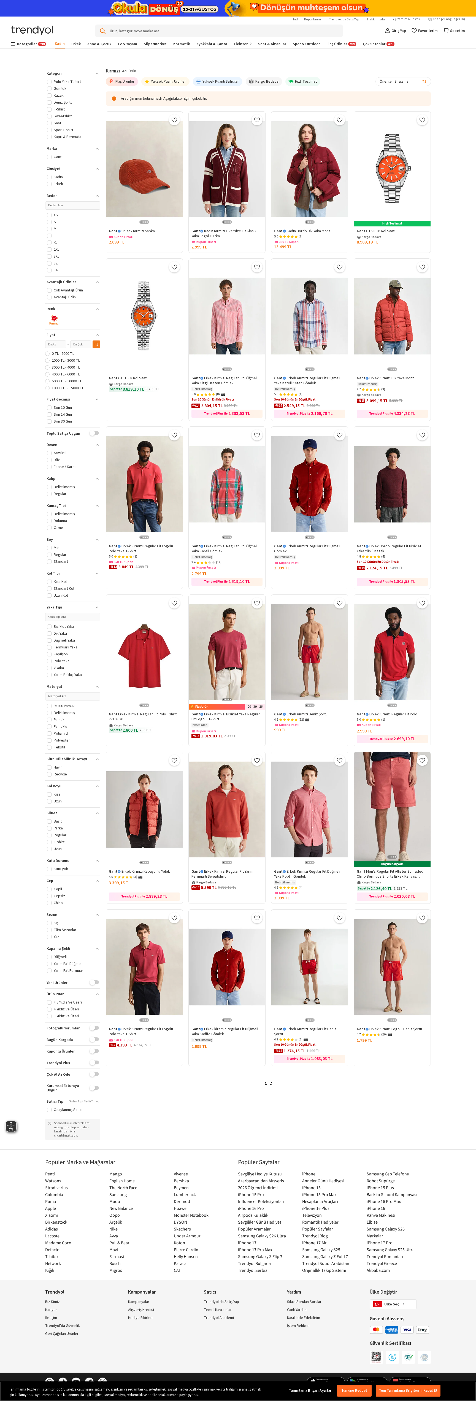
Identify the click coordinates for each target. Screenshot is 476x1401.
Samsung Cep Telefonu (388, 1173)
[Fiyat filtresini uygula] (96, 344)
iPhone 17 (247, 1242)
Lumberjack (185, 1194)
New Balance (121, 1208)
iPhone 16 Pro (251, 1208)
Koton (179, 1242)
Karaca (180, 1263)
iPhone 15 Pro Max (319, 1194)
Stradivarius (56, 1187)
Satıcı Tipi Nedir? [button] (81, 1102)
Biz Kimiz (52, 1302)
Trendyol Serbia (252, 1270)
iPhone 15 (311, 1187)
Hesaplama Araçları (320, 1201)
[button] (72, 73)
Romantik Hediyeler (320, 1222)
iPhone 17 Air (314, 1242)
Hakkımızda (376, 19)
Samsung (118, 1194)
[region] (238, 1391)
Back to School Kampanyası (392, 1194)
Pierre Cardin (186, 1249)
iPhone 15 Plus (380, 1187)
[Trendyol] (32, 31)
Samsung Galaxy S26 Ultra (262, 1235)
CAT (177, 1270)
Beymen (181, 1187)
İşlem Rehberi (298, 1326)
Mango (115, 1173)
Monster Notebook (191, 1215)
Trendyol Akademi (219, 1318)
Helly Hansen (186, 1256)
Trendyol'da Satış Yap (344, 19)
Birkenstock (56, 1222)
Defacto (52, 1249)
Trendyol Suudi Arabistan (325, 1263)
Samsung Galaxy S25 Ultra (391, 1249)
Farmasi (116, 1256)
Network (53, 1263)
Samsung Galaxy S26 (386, 1229)
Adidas (51, 1229)
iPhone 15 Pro (251, 1194)
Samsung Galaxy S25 (321, 1249)
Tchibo (51, 1256)
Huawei (181, 1208)
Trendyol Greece (382, 1263)
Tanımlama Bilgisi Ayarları (310, 1390)
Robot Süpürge (381, 1180)
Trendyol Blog (315, 1235)
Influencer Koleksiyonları (261, 1201)
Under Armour (187, 1235)
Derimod (182, 1201)
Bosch (115, 1263)
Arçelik (115, 1222)
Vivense (181, 1173)
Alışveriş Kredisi (141, 1310)
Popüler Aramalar (254, 1229)
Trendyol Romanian (385, 1256)
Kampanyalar (138, 1302)
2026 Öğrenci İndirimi (258, 1187)
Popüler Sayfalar (317, 1229)
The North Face (123, 1187)
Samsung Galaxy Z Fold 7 (325, 1256)
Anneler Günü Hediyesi (323, 1180)
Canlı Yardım (297, 1310)
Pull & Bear (119, 1242)
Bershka (181, 1180)
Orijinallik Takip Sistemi (324, 1270)
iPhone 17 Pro (380, 1242)
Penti (50, 1173)
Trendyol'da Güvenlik (62, 1326)
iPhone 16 (376, 1208)
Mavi (113, 1249)
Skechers (182, 1229)
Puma (50, 1201)
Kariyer (51, 1310)
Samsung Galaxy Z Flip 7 (260, 1256)
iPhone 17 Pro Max (255, 1249)
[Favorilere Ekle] (174, 119)
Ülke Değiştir (383, 1292)
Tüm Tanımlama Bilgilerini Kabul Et (408, 1390)
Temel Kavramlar (218, 1310)
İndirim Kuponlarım (307, 19)
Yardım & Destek (408, 19)
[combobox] (403, 81)
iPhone (308, 1173)
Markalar (375, 1235)
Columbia (54, 1194)
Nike (113, 1229)
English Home (122, 1180)
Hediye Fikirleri (140, 1318)
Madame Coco (58, 1242)
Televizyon (312, 1215)
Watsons (53, 1180)
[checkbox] (54, 320)
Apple (50, 1208)
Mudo (114, 1201)
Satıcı (210, 1292)
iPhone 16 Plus (315, 1208)
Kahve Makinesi (381, 1215)
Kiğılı (49, 1270)
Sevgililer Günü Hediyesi (260, 1222)
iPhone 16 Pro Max (384, 1201)
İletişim (51, 1318)
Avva (113, 1235)
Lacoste (52, 1235)
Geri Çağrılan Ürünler (62, 1334)
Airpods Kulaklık (253, 1215)
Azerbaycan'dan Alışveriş (261, 1180)
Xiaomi (51, 1215)
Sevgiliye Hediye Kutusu (260, 1173)
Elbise (372, 1222)
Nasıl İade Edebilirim (303, 1318)
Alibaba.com (378, 1270)
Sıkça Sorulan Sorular (304, 1302)
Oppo (114, 1215)
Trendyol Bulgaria (254, 1263)
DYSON (180, 1222)
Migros (115, 1270)
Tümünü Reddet (354, 1390)
